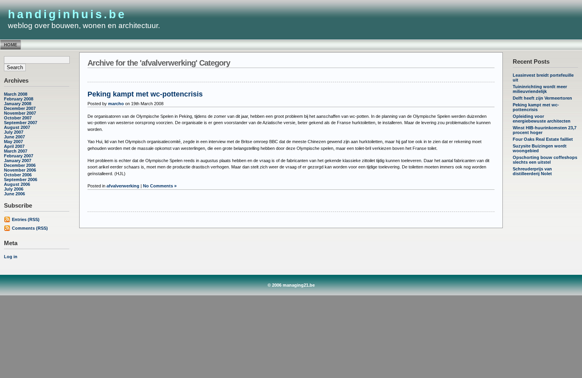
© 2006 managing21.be (291, 285)
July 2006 (13, 189)
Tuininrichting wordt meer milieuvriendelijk (540, 89)
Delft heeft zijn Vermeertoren (542, 98)
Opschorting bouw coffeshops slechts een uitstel (545, 159)
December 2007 (20, 108)
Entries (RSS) (26, 219)
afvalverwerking (123, 185)
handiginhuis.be (67, 14)
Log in (10, 256)
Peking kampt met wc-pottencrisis (536, 107)
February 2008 (18, 98)
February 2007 (18, 155)
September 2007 (20, 122)
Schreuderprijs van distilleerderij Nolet (532, 171)
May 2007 (13, 141)
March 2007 (15, 151)
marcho (116, 103)
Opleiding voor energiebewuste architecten (542, 118)
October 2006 (18, 174)
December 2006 (20, 165)
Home (10, 44)
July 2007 (13, 132)
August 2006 (17, 184)
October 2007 (18, 117)
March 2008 (15, 94)
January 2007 (17, 160)
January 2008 (17, 103)
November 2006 (20, 170)
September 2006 (20, 179)
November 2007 (20, 113)
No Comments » (160, 185)
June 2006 (14, 193)
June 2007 (14, 136)
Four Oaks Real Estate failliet (543, 139)
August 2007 (17, 127)
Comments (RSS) (30, 228)
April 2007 (14, 146)
